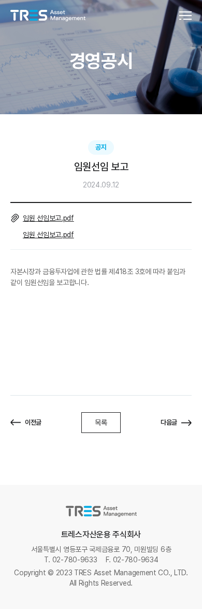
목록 (101, 422)
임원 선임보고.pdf (48, 218)
